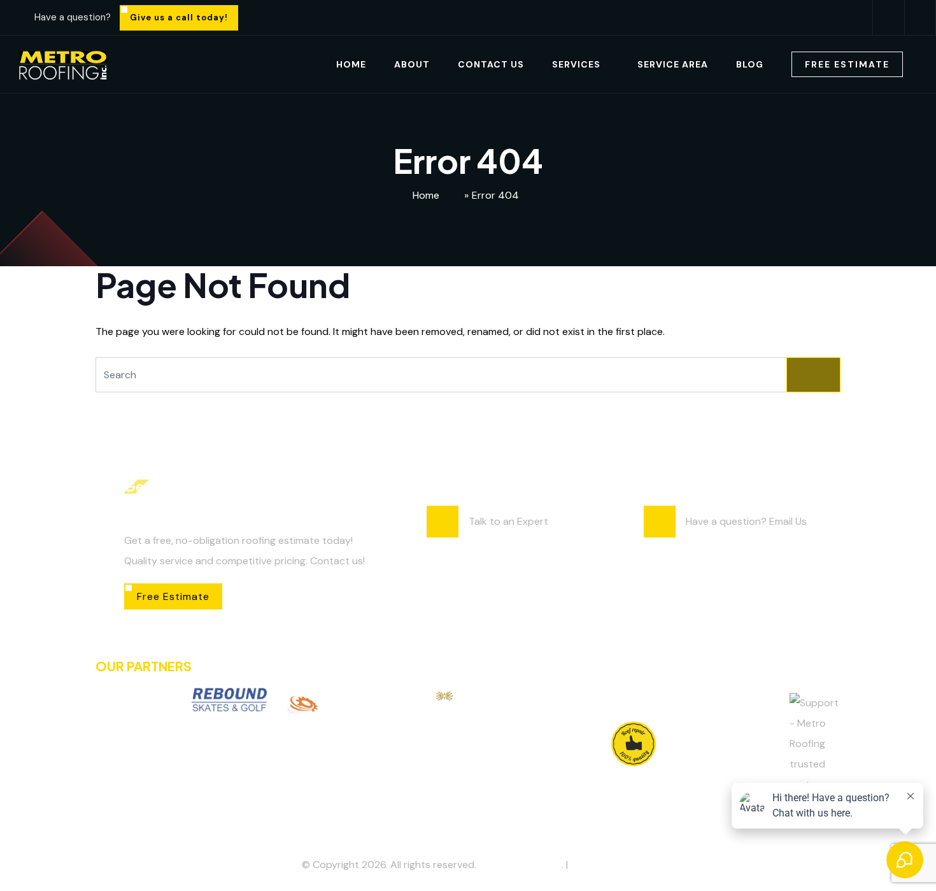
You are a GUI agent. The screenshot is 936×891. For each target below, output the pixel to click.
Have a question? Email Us (746, 521)
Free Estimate (847, 64)
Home (351, 64)
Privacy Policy (602, 864)
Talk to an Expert (508, 521)
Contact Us (491, 64)
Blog (749, 64)
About (412, 64)
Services (576, 64)
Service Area (672, 64)
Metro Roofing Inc (520, 864)
